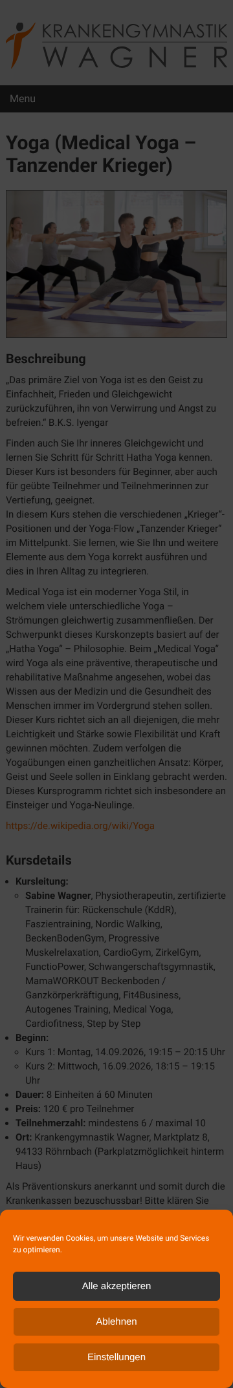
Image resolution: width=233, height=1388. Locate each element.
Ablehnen (116, 1321)
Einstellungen (116, 1357)
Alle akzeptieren (116, 1286)
